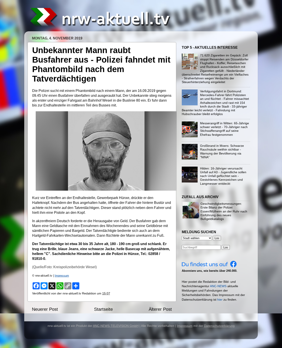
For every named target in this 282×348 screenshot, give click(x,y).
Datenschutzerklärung (219, 326)
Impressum (62, 275)
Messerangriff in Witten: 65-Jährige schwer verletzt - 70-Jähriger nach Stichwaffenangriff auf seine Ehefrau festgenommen (224, 128)
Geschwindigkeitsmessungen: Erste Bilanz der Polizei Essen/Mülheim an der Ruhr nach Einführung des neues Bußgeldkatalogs (223, 211)
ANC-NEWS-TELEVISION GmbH (116, 326)
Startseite (103, 309)
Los (225, 247)
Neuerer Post (45, 309)
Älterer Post (160, 309)
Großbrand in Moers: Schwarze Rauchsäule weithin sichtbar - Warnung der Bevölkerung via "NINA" (222, 151)
